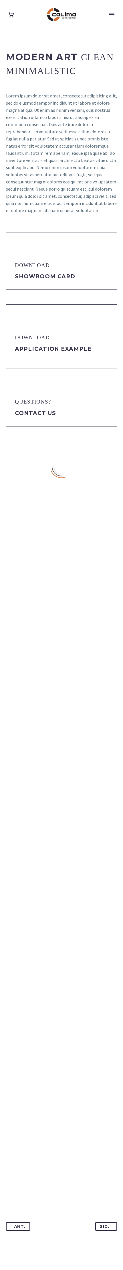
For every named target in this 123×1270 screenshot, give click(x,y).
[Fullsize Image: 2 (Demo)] (61, 740)
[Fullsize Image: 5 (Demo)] (61, 986)
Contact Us (35, 413)
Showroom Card (45, 276)
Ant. (19, 1226)
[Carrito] (11, 14)
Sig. (104, 1226)
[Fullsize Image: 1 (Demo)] (61, 616)
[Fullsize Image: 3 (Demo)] (61, 863)
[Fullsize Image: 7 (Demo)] (61, 1109)
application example (53, 349)
